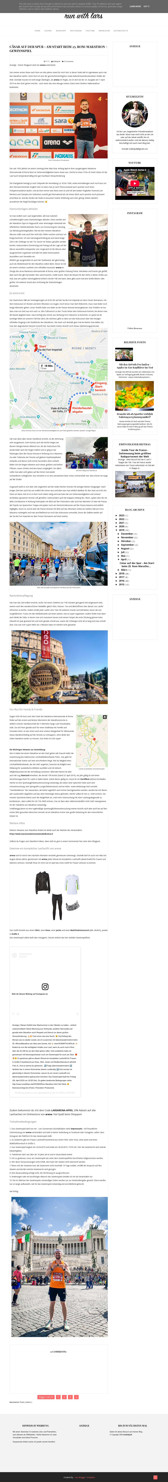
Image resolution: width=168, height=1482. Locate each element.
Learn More (135, 6)
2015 (122, 584)
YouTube (90, 30)
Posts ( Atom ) (26, 1402)
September (128, 544)
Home (37, 30)
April (124, 559)
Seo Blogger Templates (85, 1477)
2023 (122, 515)
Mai (123, 555)
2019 (122, 530)
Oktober (126, 541)
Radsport (61, 30)
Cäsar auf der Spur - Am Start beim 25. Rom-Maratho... (137, 564)
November (127, 537)
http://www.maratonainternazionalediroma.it (31, 834)
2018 (122, 573)
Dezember (127, 533)
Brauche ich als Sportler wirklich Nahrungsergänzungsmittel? (135, 415)
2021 (122, 522)
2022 (122, 519)
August (125, 548)
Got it (147, 6)
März (124, 569)
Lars (36, 1093)
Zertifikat (85, 779)
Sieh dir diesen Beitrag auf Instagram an (30, 994)
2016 (122, 580)
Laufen (48, 30)
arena (43, 65)
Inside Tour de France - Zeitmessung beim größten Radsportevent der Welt (135, 453)
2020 (122, 526)
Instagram (76, 30)
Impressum (104, 30)
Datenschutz (121, 30)
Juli (123, 552)
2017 (122, 577)
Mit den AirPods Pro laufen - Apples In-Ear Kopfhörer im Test (135, 366)
